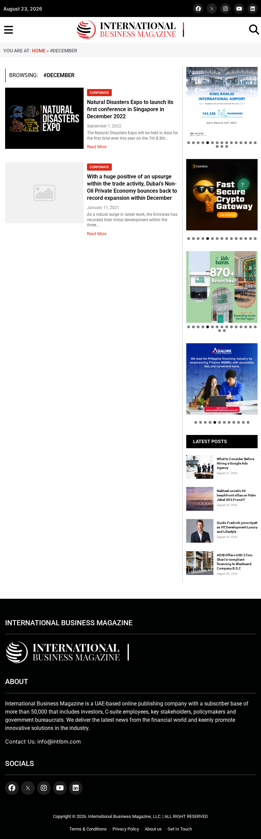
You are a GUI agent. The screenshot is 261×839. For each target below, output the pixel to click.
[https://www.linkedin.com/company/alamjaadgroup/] (222, 286)
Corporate (99, 92)
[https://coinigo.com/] (222, 194)
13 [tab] (245, 142)
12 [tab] (241, 142)
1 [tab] (188, 142)
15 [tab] (255, 142)
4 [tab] (203, 142)
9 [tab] (226, 142)
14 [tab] (250, 142)
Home (39, 50)
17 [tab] (222, 146)
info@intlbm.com (59, 741)
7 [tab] (217, 142)
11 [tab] (236, 142)
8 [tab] (222, 142)
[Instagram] (225, 8)
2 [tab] (193, 142)
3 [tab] (198, 142)
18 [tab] (226, 146)
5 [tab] (207, 142)
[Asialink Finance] (222, 379)
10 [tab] (231, 142)
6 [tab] (212, 142)
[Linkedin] (252, 8)
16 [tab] (217, 146)
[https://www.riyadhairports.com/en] (222, 102)
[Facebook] (198, 8)
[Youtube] (239, 8)
